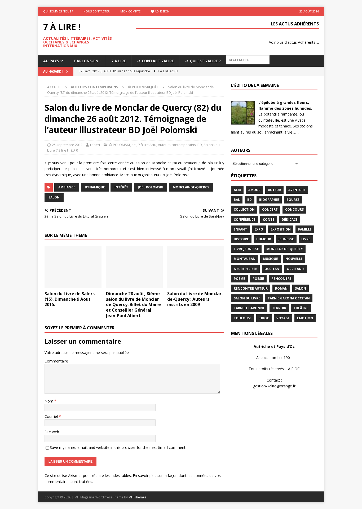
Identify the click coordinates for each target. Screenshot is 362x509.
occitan (271, 269)
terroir (279, 308)
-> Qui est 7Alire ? (203, 60)
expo (258, 229)
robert (95, 144)
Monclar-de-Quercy (191, 187)
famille (305, 229)
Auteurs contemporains (94, 87)
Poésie (258, 278)
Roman (281, 288)
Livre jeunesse (246, 249)
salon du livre (247, 298)
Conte (268, 219)
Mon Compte (130, 11)
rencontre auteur (251, 288)
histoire (241, 239)
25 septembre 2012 (67, 144)
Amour (254, 190)
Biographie (269, 199)
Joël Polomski (150, 187)
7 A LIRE (118, 60)
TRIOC (264, 318)
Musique (270, 258)
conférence (244, 219)
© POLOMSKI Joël (122, 144)
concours (294, 209)
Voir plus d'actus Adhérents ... (294, 42)
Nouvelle (294, 258)
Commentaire (56, 361)
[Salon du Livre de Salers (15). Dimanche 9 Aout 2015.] (73, 267)
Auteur (274, 190)
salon (54, 197)
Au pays (51, 60)
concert (270, 209)
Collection (244, 209)
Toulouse (242, 318)
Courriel (52, 416)
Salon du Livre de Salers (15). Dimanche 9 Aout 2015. (70, 299)
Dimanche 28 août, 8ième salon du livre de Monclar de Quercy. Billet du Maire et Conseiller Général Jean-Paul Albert (133, 304)
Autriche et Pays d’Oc (274, 346)
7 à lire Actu (147, 144)
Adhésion (161, 11)
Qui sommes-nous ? (58, 11)
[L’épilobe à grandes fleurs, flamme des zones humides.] (243, 121)
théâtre (301, 308)
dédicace (290, 219)
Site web (52, 431)
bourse (292, 199)
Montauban (244, 258)
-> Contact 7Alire (155, 60)
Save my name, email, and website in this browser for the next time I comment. (118, 447)
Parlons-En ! (87, 60)
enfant (240, 229)
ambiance (66, 187)
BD (199, 144)
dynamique (95, 187)
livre (305, 239)
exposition (281, 229)
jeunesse (286, 239)
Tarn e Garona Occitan (289, 298)
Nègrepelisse (245, 269)
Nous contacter (96, 11)
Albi (237, 190)
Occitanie (295, 269)
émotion (305, 318)
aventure (297, 190)
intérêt (121, 187)
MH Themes (137, 497)
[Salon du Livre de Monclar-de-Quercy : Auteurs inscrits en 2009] (195, 267)
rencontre (281, 278)
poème (239, 278)
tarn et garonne (249, 308)
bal (237, 199)
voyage (283, 318)
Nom (49, 401)
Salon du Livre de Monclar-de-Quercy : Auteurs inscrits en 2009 (195, 299)
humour (263, 239)
